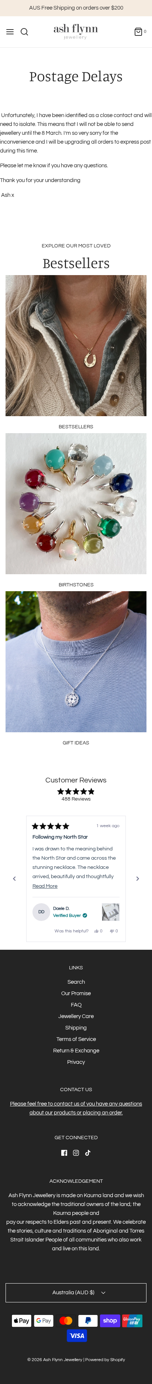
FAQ (76, 1005)
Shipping (76, 1028)
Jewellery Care (76, 1016)
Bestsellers (76, 426)
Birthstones (76, 584)
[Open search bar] (27, 32)
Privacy (76, 1062)
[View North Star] (111, 902)
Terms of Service (76, 1039)
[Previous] (14, 879)
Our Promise (76, 993)
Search (76, 982)
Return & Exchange (76, 1051)
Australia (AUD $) (74, 1292)
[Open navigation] (10, 32)
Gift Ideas (76, 743)
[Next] (137, 879)
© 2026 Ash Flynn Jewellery (55, 1359)
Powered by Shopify (105, 1359)
